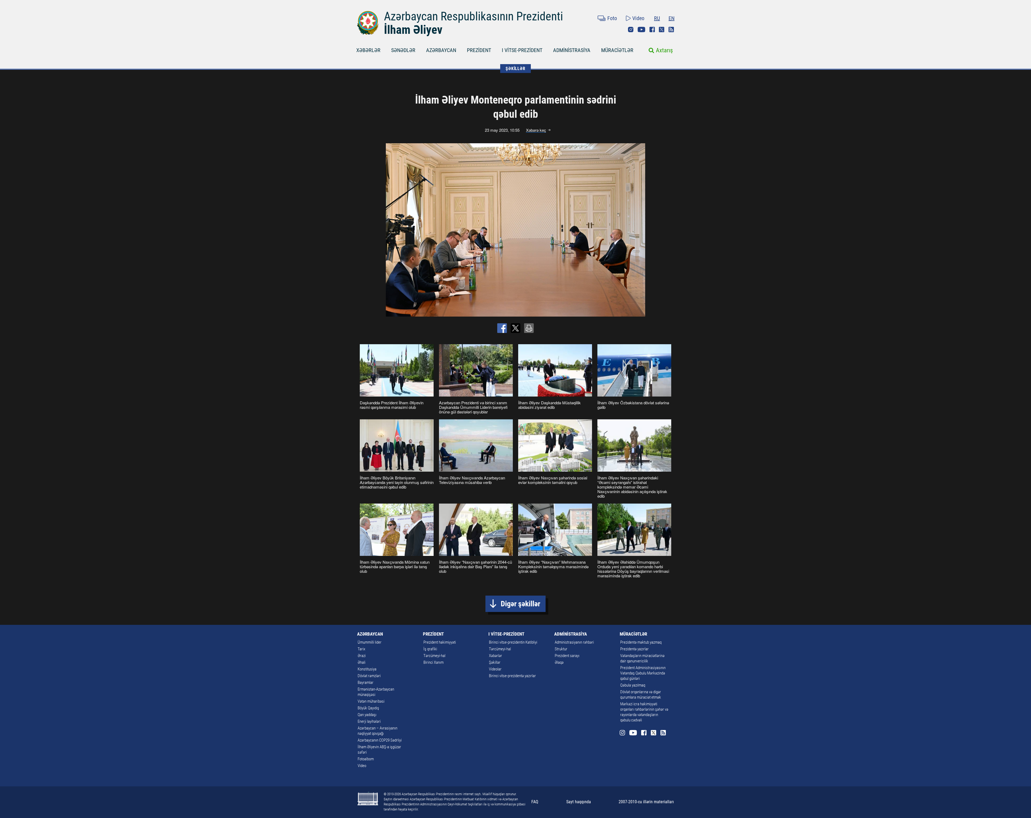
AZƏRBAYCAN (441, 50)
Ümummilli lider (370, 642)
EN (671, 18)
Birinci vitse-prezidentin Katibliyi (513, 642)
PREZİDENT (479, 50)
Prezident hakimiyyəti (439, 642)
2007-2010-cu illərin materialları (646, 801)
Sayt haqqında (578, 801)
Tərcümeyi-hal (434, 655)
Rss (671, 29)
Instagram (630, 29)
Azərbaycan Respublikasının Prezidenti (473, 16)
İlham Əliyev (413, 30)
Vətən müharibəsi (371, 701)
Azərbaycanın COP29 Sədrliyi (380, 740)
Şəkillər (494, 662)
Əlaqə (559, 662)
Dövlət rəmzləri (369, 675)
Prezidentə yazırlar (634, 649)
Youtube (641, 29)
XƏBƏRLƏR (368, 50)
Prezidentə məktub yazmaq (641, 642)
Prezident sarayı (567, 655)
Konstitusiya (367, 669)
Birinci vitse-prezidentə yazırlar (512, 675)
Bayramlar (365, 682)
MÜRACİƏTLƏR (617, 50)
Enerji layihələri (369, 721)
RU (657, 18)
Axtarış (664, 50)
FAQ (534, 801)
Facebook (652, 29)
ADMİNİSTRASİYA (571, 50)
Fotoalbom (366, 759)
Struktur (561, 649)
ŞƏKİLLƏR (515, 68)
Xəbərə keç (536, 130)
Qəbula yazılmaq (632, 685)
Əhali (361, 662)
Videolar (495, 669)
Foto (612, 18)
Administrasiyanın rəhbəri (574, 642)
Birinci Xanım (433, 662)
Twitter (661, 29)
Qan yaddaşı (367, 714)
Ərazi (362, 655)
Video (638, 18)
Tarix (361, 649)
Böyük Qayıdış (368, 708)
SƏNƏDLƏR (403, 50)
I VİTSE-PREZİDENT (522, 50)
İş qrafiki (430, 649)
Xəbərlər (495, 655)
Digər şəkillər (520, 603)
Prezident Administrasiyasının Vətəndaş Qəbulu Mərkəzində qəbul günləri (643, 673)
